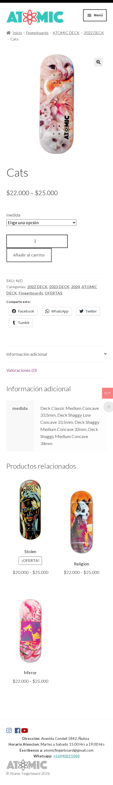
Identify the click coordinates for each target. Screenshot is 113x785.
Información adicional (26, 354)
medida (13, 214)
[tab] (56, 354)
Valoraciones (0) (21, 370)
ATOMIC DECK (66, 32)
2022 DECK (94, 32)
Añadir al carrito (29, 255)
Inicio (17, 32)
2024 (75, 286)
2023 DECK (59, 286)
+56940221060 (66, 756)
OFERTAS (53, 293)
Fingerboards (37, 32)
